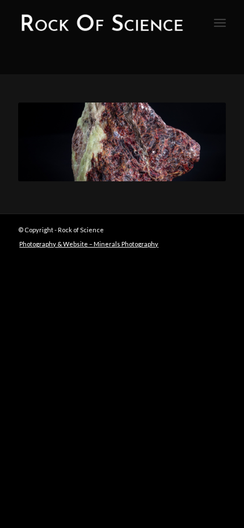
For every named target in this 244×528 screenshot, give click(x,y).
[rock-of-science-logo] (101, 22)
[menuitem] (220, 22)
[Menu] (220, 22)
